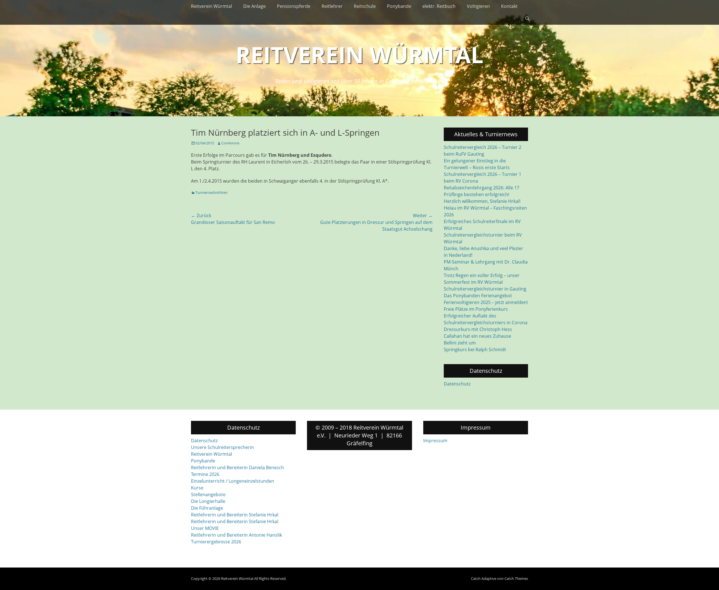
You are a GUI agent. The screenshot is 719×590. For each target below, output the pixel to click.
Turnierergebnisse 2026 (216, 542)
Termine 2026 (205, 474)
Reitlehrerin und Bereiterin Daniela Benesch (237, 467)
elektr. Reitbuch (439, 6)
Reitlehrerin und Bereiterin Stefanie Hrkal (234, 515)
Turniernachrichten (211, 192)
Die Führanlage (207, 508)
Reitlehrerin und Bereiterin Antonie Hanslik (236, 535)
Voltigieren (478, 6)
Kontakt (509, 6)
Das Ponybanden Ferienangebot (478, 295)
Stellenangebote (208, 494)
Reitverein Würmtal (211, 6)
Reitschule (365, 6)
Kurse (197, 488)
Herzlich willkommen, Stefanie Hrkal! (482, 201)
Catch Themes (516, 578)
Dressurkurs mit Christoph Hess (478, 329)
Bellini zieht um (460, 343)
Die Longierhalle (208, 501)
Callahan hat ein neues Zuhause (477, 336)
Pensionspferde (293, 6)
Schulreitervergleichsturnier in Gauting (485, 289)
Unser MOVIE (205, 528)
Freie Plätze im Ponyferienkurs (476, 309)
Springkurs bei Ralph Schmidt (475, 349)
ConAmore (230, 143)
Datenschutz (457, 384)
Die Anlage (254, 6)
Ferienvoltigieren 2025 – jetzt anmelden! (486, 302)
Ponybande (399, 6)
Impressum (435, 440)
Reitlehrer (332, 6)
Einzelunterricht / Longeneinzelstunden (232, 481)
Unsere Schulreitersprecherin (222, 447)
